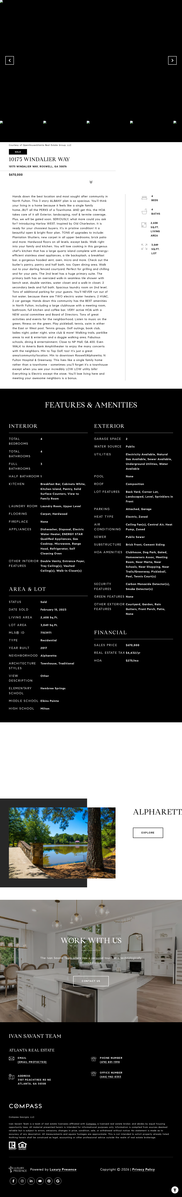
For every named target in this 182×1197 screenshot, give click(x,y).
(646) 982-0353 (110, 1076)
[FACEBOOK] (13, 1181)
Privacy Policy (143, 1169)
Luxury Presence (63, 1169)
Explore (148, 832)
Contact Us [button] (91, 981)
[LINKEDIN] (31, 1181)
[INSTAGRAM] (22, 1181)
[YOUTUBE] (40, 1181)
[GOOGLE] (57, 1181)
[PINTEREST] (48, 1181)
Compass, (91, 1123)
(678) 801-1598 (110, 1062)
